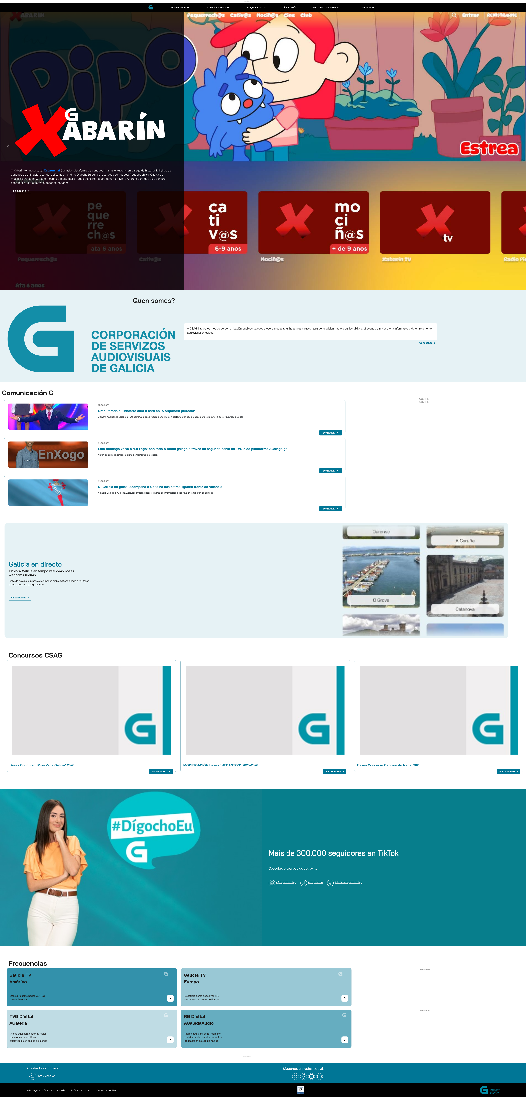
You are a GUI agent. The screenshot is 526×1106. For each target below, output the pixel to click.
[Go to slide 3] (266, 296)
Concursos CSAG (35, 664)
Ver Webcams (18, 606)
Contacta (366, 7)
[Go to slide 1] (255, 296)
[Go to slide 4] (271, 296)
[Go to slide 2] (260, 296)
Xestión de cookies (106, 1099)
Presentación (178, 7)
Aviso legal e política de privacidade (45, 1099)
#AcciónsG (290, 7)
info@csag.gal (46, 1085)
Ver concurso (159, 780)
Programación (254, 7)
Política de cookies (81, 1099)
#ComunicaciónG (216, 7)
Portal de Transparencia (326, 7)
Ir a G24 (17, 191)
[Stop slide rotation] (250, 296)
